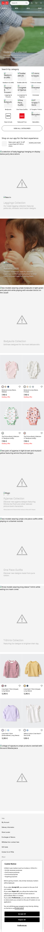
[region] (22, 896)
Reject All (22, 920)
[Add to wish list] (19, 386)
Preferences (22, 925)
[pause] (41, 33)
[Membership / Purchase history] (31, 3)
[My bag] (36, 3)
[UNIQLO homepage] (5, 3)
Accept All (22, 914)
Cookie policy (19, 908)
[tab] (4, 8)
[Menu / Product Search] (41, 3)
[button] (11, 369)
